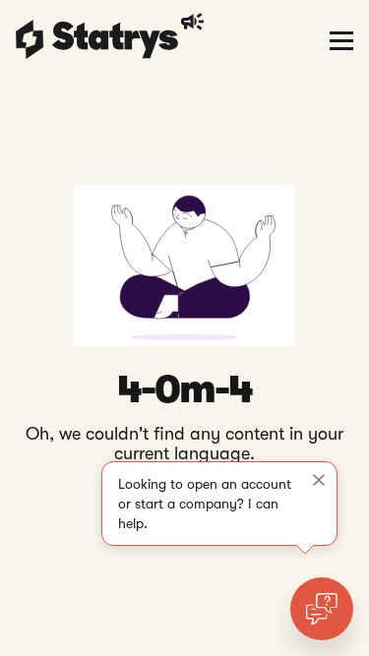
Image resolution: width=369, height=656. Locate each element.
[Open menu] (341, 39)
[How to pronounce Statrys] (195, 21)
